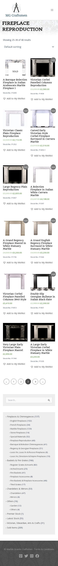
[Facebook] (37, 556)
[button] (14, 98)
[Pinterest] (21, 556)
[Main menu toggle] (52, 10)
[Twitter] (26, 556)
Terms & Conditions (44, 549)
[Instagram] (32, 556)
